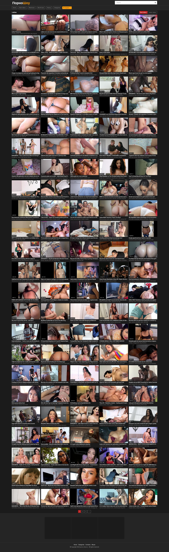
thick (108, 404)
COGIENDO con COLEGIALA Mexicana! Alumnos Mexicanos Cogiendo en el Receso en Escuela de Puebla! (114, 114)
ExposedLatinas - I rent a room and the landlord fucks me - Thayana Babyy (26, 341)
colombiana (116, 239)
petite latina (110, 157)
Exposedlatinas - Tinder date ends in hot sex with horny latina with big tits (55, 464)
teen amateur (74, 136)
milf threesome (90, 33)
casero (55, 95)
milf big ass (76, 322)
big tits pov (115, 178)
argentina (14, 239)
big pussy (65, 178)
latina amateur (108, 54)
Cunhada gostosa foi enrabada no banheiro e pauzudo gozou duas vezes (84, 155)
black (42, 198)
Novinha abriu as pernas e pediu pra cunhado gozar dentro (143, 320)
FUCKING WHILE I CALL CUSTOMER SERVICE (112, 341)
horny (130, 33)
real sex (139, 54)
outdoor (21, 301)
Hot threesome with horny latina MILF (139, 32)
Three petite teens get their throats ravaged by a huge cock (55, 238)
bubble (148, 260)
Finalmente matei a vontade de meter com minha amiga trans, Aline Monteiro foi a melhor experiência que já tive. (84, 135)
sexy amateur (116, 54)
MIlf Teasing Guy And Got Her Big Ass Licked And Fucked (84, 93)
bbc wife (25, 425)
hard (26, 95)
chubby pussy (15, 33)
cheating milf (116, 219)
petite (75, 404)
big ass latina (60, 116)
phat (111, 404)
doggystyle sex (104, 425)
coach (19, 157)
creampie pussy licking (76, 363)
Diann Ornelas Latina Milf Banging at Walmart (83, 320)
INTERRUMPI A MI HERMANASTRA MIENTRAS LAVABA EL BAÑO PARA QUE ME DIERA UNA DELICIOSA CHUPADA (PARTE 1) (143, 52)
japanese (57, 54)
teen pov (15, 198)
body (58, 219)
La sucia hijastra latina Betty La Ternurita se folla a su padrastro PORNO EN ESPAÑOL (143, 135)
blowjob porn (31, 322)
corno (142, 116)
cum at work (103, 507)
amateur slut (149, 239)
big (45, 54)
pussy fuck (22, 404)
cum (130, 116)
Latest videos (152, 12)
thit (32, 281)
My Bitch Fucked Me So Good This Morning (53, 320)
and (23, 136)
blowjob (26, 342)
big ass (150, 33)
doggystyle (53, 116)
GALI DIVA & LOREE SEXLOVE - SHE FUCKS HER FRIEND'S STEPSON (114, 464)
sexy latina (52, 157)
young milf (18, 116)
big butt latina (118, 425)
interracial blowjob (110, 363)
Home (14, 7)
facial (71, 178)
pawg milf (123, 219)
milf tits (32, 363)
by (71, 33)
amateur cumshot (51, 74)
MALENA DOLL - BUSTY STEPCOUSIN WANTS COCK (143, 444)
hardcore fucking (26, 116)
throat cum (97, 363)
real (119, 74)
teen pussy (105, 33)
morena (76, 301)
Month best (41, 7)
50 (100, 281)
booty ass (95, 342)
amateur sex (110, 116)
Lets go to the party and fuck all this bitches (141, 403)
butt (53, 33)
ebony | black (112, 281)
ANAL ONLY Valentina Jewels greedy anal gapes (142, 300)
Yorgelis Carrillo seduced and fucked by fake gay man (26, 444)
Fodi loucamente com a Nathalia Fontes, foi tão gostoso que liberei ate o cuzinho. (114, 320)
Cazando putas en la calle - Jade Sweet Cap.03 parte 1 (55, 176)
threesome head (16, 281)
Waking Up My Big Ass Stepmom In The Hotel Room (55, 114)
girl (82, 260)
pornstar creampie (148, 219)
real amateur (31, 54)
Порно (17, 3)
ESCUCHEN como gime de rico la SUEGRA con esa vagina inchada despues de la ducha (26, 52)
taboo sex (57, 487)
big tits (29, 95)
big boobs (81, 425)
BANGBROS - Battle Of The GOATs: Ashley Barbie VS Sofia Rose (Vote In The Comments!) (26, 464)
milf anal (102, 384)
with (44, 466)
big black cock (146, 95)
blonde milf (103, 466)
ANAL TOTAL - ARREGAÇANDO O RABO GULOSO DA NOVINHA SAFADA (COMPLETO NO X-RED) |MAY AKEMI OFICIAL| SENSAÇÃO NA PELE (55, 52)
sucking (43, 342)
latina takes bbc (79, 281)
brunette (112, 95)
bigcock (110, 239)
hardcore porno (19, 342)
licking (13, 219)
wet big (146, 322)
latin (135, 95)
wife (13, 425)
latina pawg (103, 219)
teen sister (76, 116)
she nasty (48, 507)
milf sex (19, 322)
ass (45, 33)
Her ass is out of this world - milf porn (22, 320)
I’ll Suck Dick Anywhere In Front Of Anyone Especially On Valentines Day (55, 341)
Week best (32, 7)
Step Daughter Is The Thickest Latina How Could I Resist (114, 176)
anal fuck (107, 384)
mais (71, 219)
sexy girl (137, 74)
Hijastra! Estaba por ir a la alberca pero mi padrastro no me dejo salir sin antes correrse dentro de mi (84, 114)
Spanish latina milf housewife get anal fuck (112, 382)
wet (112, 342)
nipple (60, 446)
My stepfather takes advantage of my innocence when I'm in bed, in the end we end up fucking (143, 217)
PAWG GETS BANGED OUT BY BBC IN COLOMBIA (25, 300)
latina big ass (35, 116)
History (49, 7)
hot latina (50, 95)
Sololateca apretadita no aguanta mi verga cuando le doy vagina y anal (55, 93)
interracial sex (85, 74)
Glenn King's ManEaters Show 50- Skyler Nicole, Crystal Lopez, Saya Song (114, 279)
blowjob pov (118, 260)
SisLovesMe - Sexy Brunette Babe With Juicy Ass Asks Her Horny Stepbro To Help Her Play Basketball (55, 444)
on (25, 136)
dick (80, 54)
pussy (13, 116)
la (12, 198)
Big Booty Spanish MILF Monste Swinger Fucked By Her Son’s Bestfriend (114, 93)
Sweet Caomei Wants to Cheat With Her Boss (24, 485)
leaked (72, 198)
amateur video (107, 301)
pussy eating (132, 466)
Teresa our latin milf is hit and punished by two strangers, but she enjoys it (55, 506)
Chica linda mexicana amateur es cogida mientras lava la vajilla (84, 300)
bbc (90, 446)
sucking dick (106, 95)
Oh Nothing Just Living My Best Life (80, 403)
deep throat (139, 507)
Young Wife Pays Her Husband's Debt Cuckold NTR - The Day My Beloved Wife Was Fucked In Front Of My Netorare (84, 341)
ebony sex (111, 425)
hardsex (144, 342)
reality (87, 219)
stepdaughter (155, 136)
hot (100, 342)
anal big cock (132, 301)
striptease (18, 487)
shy (16, 425)
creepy (131, 342)
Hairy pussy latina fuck (18, 403)
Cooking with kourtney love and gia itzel (111, 238)
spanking (106, 281)
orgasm (78, 466)
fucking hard (15, 95)
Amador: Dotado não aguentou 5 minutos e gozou (143, 114)
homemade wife (87, 342)
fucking (14, 74)
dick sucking (57, 425)
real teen (61, 281)
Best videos (22, 7)
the (130, 219)
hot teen (78, 74)
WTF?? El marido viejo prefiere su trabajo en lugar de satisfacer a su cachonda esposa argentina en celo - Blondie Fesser (26, 238)
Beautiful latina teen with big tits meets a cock (83, 485)
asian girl (91, 363)
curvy (104, 404)
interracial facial (45, 487)
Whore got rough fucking (19, 93)
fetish (83, 219)
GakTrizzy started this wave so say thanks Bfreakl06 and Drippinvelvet (84, 506)
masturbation (86, 54)
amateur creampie (36, 178)
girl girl (137, 178)
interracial (76, 178)
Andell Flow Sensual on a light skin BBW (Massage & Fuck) (143, 464)
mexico (114, 446)
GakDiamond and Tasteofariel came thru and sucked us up (26, 279)
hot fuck (146, 157)
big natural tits (63, 74)
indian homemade (25, 33)
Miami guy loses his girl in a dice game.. (140, 73)
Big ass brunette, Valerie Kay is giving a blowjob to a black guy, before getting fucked (84, 258)
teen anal (102, 363)
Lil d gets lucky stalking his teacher (80, 444)
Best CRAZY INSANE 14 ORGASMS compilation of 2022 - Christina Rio (114, 155)
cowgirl (26, 301)
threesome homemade (83, 507)
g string (56, 446)
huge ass (102, 178)
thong (144, 239)
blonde (101, 54)
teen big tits (54, 404)
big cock (51, 363)
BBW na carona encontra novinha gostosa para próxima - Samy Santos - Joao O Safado (114, 196)
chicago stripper (95, 507)
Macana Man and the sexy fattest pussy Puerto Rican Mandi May (55, 196)
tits (102, 281)
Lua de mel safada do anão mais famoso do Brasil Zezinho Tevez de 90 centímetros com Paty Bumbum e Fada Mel (84, 217)
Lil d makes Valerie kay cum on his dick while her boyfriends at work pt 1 (114, 506)
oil (71, 384)
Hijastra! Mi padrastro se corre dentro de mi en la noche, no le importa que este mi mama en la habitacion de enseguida (26, 176)
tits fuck (60, 404)
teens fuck (44, 239)
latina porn (141, 446)
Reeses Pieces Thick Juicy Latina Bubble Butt (112, 423)
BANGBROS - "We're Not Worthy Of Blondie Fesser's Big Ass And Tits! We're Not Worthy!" (26, 506)
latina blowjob (81, 33)
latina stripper (138, 239)
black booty (103, 260)
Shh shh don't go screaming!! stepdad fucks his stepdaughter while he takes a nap (55, 403)
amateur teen (93, 74)
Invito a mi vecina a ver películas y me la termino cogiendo (114, 444)
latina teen (19, 54)
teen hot (134, 404)
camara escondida (84, 301)
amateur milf (121, 487)
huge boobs (75, 384)
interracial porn (50, 54)
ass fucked (132, 198)
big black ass (44, 363)
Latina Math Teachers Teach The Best (110, 217)
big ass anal (145, 301)
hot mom (102, 136)
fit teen (55, 219)
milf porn (31, 260)
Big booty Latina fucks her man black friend (112, 258)
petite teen (82, 116)
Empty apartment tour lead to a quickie (140, 238)
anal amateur (44, 136)
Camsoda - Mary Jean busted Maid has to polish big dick (84, 52)
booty (42, 260)
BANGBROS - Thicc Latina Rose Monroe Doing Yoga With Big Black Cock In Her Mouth (26, 155)
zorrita (118, 446)
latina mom (136, 33)
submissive (61, 507)
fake (13, 446)
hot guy (132, 74)
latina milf (25, 322)
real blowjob (117, 507)
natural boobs (25, 487)
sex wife (74, 239)
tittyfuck (78, 446)
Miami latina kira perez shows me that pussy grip (114, 32)
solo (149, 178)
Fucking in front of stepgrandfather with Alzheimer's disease (26, 382)
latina (101, 95)
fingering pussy (143, 178)
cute (32, 219)
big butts (85, 384)
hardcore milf (18, 363)
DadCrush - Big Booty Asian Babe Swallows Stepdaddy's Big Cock (55, 485)
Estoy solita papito (105, 52)
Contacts (87, 544)
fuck (26, 404)
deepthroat (115, 301)
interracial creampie (149, 198)
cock (45, 301)
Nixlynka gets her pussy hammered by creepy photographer (143, 341)
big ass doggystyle (92, 198)
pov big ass (59, 178)
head (47, 342)
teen (71, 157)
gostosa (139, 95)
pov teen (90, 136)
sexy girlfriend (31, 198)
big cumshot (111, 74)
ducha (13, 54)
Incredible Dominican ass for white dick (140, 361)
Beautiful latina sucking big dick (50, 423)
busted (72, 54)
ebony (81, 178)
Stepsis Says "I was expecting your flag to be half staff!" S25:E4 (84, 361)
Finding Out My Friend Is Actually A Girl (81, 73)
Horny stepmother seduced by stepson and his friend (84, 32)
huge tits (49, 239)
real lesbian (19, 219)
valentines (52, 342)
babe (71, 342)
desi (31, 33)
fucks (13, 342)
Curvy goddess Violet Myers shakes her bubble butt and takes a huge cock (55, 300)
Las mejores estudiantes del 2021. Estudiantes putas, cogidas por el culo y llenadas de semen (143, 485)
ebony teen (118, 322)
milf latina (25, 54)
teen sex (111, 33)
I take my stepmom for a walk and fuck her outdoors (26, 361)
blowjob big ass (82, 198)
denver (23, 281)
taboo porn (121, 178)
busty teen (109, 219)
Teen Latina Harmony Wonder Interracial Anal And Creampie (114, 361)
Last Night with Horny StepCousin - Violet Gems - (84, 464)
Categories (57, 7)
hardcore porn (143, 33)
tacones (60, 95)
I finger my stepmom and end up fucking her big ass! (26, 73)
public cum (87, 178)
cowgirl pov (108, 178)
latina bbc (131, 260)
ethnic (63, 198)
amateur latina (146, 54)
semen (43, 281)
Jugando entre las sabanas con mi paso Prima (142, 155)
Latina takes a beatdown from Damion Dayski (83, 279)
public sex (117, 116)
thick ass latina (65, 487)
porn (42, 54)
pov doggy (117, 33)
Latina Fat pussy (16, 32)
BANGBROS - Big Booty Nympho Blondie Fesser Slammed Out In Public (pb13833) (55, 258)
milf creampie (110, 466)
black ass (74, 260)
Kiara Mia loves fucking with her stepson (23, 258)
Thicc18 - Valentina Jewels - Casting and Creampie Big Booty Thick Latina (114, 403)
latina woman (140, 466)
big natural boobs (34, 487)
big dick (77, 54)
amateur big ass (125, 54)
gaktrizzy (28, 281)
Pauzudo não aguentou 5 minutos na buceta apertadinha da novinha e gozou (55, 73)
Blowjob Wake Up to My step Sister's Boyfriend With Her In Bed (114, 73)
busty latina (32, 342)
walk (13, 363)
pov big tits (52, 322)
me (71, 116)
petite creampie (25, 178)
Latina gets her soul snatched (78, 176)
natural (52, 301)
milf (42, 33)
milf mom (33, 74)
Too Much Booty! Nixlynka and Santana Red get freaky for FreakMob (143, 258)
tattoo (141, 74)
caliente (153, 54)
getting (79, 260)
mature (117, 466)
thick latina (132, 281)
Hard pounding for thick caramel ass (139, 279)
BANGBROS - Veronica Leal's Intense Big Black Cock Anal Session (143, 93)
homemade (73, 507)
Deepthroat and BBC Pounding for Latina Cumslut (143, 382)
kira (101, 33)
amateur (21, 95)
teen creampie (135, 219)
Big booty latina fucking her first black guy (53, 361)
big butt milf (89, 95)
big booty (48, 33)
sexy (48, 301)
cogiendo (102, 446)
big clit (35, 33)
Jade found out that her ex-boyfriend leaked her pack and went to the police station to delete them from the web (84, 196)
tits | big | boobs (56, 260)
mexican (148, 136)
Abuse (93, 544)
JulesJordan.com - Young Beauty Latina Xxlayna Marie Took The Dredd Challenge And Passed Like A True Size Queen (143, 506)
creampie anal (137, 487)
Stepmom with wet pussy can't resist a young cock (26, 114)
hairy (13, 404)
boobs (104, 157)
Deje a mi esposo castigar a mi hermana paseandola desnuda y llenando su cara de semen (55, 279)
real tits (114, 198)
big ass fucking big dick (35, 301)
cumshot (43, 74)
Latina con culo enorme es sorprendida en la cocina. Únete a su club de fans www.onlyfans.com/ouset (55, 32)
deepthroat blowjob (150, 363)
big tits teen (121, 363)
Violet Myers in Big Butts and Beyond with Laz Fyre (84, 382)
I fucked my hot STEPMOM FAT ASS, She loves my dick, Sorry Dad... (114, 135)
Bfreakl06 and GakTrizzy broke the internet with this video (114, 300)
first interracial (65, 363)
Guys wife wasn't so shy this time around (23, 423)
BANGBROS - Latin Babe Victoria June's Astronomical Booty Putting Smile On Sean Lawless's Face (84, 423)
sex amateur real (53, 136)
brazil (138, 116)
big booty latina (141, 260)
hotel (23, 239)
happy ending (151, 466)
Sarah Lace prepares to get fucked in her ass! (142, 196)
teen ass (47, 281)
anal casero (44, 95)
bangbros (14, 157)
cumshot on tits (139, 281)
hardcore (74, 33)
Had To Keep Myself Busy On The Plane (140, 176)
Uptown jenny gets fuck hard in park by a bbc (53, 155)
